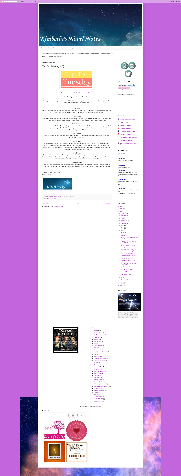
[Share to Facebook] (71, 196)
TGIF (95, 343)
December (124, 213)
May (122, 230)
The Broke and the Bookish (84, 93)
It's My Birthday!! (125, 267)
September (124, 220)
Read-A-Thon (97, 341)
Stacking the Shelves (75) (128, 255)
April (122, 233)
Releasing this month (100, 384)
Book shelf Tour (98, 367)
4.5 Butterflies (97, 388)
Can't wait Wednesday (100, 358)
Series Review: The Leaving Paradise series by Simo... (129, 250)
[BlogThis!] (67, 196)
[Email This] (65, 196)
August (123, 223)
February (124, 277)
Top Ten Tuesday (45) (127, 269)
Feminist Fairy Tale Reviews (128, 137)
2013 (121, 283)
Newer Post (46, 204)
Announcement (98, 356)
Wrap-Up (96, 339)
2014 (121, 211)
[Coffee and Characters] (65, 352)
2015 (121, 208)
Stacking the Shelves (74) (128, 260)
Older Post (108, 204)
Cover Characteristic (99, 360)
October (123, 218)
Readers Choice (98, 382)
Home (43, 48)
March (123, 235)
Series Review (98, 373)
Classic (96, 392)
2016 (121, 206)
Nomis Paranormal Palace (128, 119)
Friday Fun (97, 337)
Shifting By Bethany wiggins (102, 386)
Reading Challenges (67, 48)
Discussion (97, 350)
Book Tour (97, 375)
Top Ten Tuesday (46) (127, 258)
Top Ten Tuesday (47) (127, 253)
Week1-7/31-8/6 (98, 399)
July (122, 225)
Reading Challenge (99, 371)
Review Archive (53, 48)
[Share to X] (69, 196)
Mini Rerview (97, 347)
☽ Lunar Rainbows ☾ (126, 140)
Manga (96, 362)
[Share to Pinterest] (73, 196)
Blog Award (97, 377)
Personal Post (98, 379)
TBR (95, 354)
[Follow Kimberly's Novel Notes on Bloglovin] (127, 86)
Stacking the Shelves (100, 333)
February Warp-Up (126, 274)
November (124, 215)
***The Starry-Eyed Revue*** (128, 131)
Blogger (98, 406)
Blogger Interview (99, 390)
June (122, 228)
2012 (121, 285)
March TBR (124, 272)
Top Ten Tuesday (51, 198)
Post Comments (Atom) (56, 206)
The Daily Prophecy (126, 134)
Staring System (98, 397)
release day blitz (98, 401)
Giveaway (96, 365)
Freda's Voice (124, 122)
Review (96, 330)
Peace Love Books (125, 128)
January (123, 280)
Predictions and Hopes (100, 352)
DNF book (97, 394)
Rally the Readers (125, 125)
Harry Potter (97, 369)
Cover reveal (97, 345)
